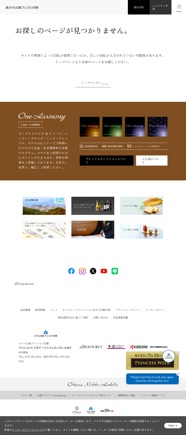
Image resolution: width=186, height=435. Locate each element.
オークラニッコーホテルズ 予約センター (92, 395)
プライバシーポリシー (128, 309)
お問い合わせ (100, 317)
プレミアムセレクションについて (106, 160)
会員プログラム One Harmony (52, 395)
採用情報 (40, 309)
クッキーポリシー (155, 309)
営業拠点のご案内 (126, 395)
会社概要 (25, 309)
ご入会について (150, 160)
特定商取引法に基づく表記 (73, 317)
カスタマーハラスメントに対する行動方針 (86, 309)
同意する (173, 425)
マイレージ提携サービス (153, 395)
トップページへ (91, 82)
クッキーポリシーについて (27, 430)
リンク (54, 309)
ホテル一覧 (26, 395)
